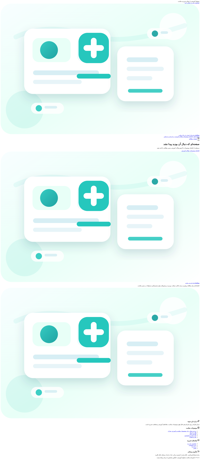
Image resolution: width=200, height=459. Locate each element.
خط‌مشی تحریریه (194, 3)
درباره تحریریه (170, 136)
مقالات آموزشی (178, 136)
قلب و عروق (193, 432)
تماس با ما (187, 3)
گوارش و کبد (193, 434)
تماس (165, 136)
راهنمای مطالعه (193, 139)
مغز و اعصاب (192, 437)
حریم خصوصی (192, 445)
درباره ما (194, 446)
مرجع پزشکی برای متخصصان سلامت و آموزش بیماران (182, 431)
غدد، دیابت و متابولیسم (190, 435)
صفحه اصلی (196, 136)
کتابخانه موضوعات (188, 136)
